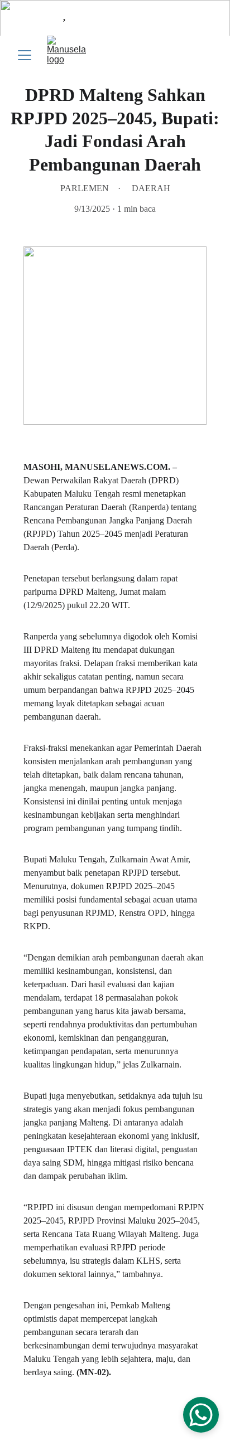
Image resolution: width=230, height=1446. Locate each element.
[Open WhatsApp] (201, 1415)
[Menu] (24, 55)
